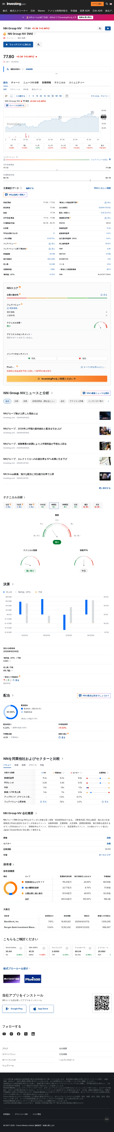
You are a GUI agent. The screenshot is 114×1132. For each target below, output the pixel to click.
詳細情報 (29, 69)
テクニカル (59, 82)
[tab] (8, 505)
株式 (5, 11)
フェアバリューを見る (99, 160)
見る (45, 801)
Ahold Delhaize (12, 947)
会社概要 (63, 1048)
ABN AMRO (33, 947)
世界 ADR (85, 11)
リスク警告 (37, 1114)
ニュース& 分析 (31, 82)
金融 (109, 843)
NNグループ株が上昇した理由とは (20, 413)
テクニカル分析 (13, 497)
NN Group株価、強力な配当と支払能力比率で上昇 (28, 474)
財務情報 (46, 82)
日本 (33, 11)
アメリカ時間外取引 (58, 11)
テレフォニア (57, 947)
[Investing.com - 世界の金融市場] (16, 4)
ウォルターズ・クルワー (84, 947)
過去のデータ (37, 89)
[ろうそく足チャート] (6, 96)
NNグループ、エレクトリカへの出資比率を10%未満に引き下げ (35, 459)
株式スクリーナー (19, 11)
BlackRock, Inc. (11, 921)
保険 (109, 838)
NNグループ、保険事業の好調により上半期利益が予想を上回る (35, 443)
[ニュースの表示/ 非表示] (66, 96)
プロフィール (15, 89)
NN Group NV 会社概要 (18, 813)
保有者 (7, 864)
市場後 (73, 11)
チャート (15, 82)
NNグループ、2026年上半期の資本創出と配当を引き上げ (32, 428)
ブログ (5, 1048)
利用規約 (6, 1114)
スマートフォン (9, 1054)
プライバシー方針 (21, 1114)
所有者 (25, 89)
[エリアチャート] (11, 96)
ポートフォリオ (9, 1060)
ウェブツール (8, 1065)
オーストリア (105, 855)
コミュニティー (76, 82)
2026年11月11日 (105, 208)
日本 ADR (97, 11)
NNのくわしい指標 (102, 188)
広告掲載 (63, 1054)
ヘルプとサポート (67, 1060)
